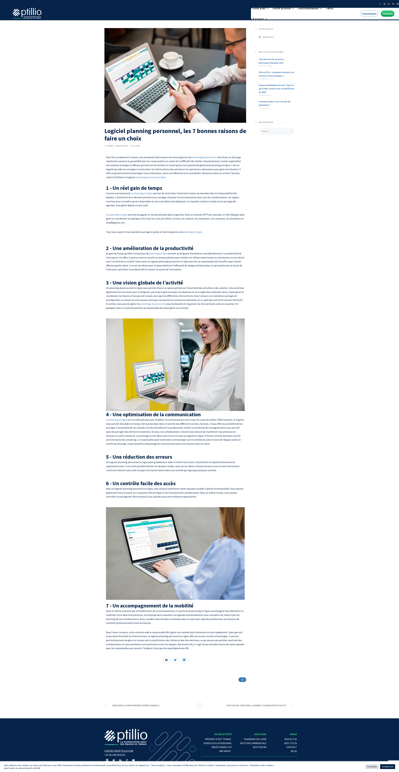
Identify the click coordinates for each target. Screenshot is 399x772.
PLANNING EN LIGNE (255, 739)
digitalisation (122, 145)
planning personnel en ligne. (151, 177)
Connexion (369, 13)
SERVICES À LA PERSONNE (218, 743)
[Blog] (199, 705)
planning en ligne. (192, 231)
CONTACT (291, 747)
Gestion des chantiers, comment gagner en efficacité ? (256, 705)
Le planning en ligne (117, 214)
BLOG (294, 751)
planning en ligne (158, 253)
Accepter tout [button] (387, 766)
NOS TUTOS (290, 743)
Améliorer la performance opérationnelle (135, 705)
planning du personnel (204, 157)
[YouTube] (133, 760)
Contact (387, 13)
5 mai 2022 (135, 145)
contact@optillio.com (118, 750)
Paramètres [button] (372, 766)
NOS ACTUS (291, 739)
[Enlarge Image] (175, 75)
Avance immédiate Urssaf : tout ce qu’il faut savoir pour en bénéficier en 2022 (277, 89)
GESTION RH (260, 747)
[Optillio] (27, 13)
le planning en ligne (142, 193)
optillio (110, 145)
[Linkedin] (389, 4)
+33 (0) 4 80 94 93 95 (114, 754)
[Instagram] (384, 4)
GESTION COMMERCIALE (253, 743)
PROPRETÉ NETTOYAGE (218, 739)
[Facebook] (380, 4)
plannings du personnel (153, 303)
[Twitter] (393, 4)
